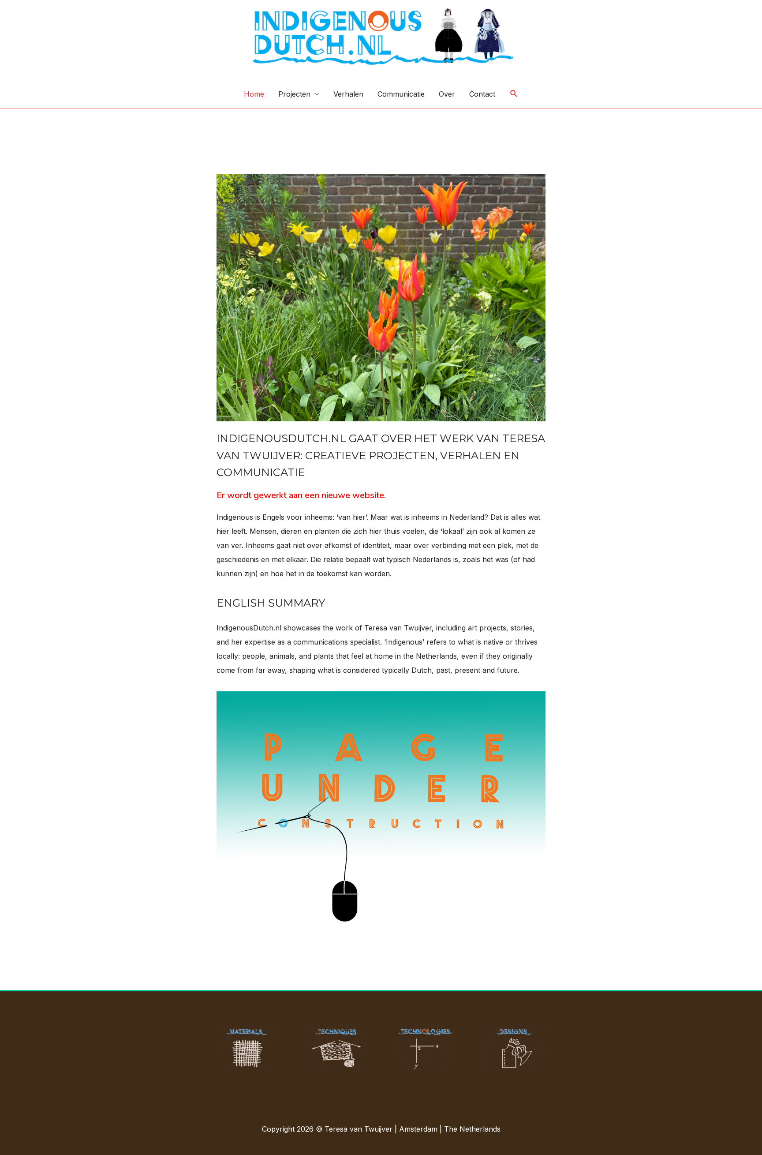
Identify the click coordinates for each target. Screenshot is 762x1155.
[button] (514, 93)
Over (447, 94)
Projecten (294, 94)
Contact (482, 94)
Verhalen (348, 94)
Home (254, 94)
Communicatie (401, 94)
